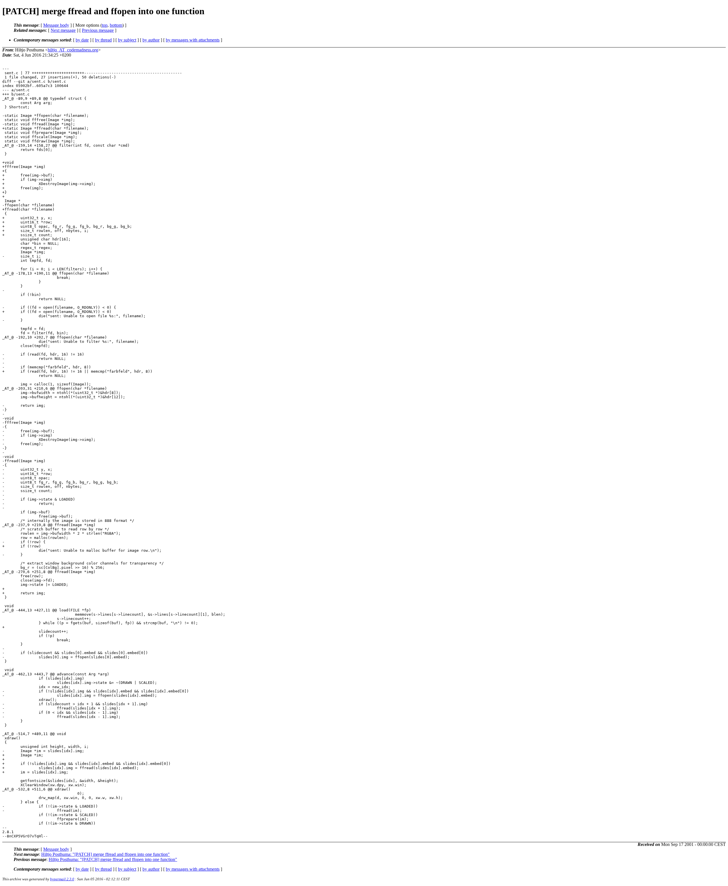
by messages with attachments (193, 40)
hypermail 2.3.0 (62, 879)
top (104, 25)
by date (82, 40)
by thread (103, 40)
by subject (127, 40)
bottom (116, 25)
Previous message (98, 30)
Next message (63, 30)
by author (151, 40)
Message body (56, 25)
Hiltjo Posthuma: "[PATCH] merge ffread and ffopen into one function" (105, 854)
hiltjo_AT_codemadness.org (73, 49)
